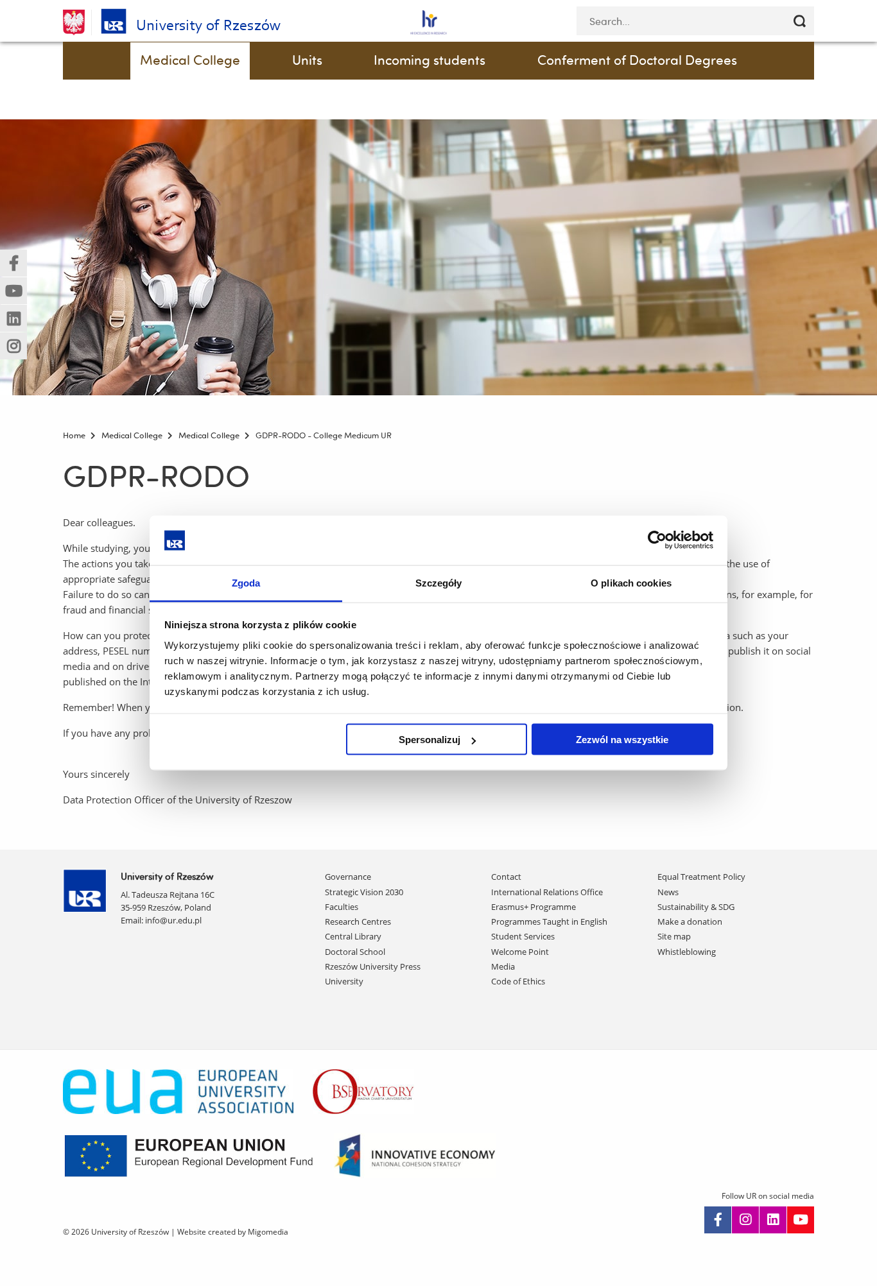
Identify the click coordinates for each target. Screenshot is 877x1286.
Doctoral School (355, 951)
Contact (506, 876)
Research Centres (358, 921)
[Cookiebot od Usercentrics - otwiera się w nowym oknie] (657, 540)
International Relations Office (547, 892)
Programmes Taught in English (549, 921)
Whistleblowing (686, 951)
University (344, 981)
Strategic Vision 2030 (364, 892)
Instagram (745, 1219)
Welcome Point (520, 951)
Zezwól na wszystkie (622, 739)
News (668, 892)
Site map (674, 936)
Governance (348, 876)
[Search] (799, 20)
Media (503, 966)
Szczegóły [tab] (438, 582)
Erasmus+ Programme (533, 907)
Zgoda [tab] (246, 582)
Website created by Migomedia (232, 1231)
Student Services (523, 936)
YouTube (800, 1219)
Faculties (341, 907)
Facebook (717, 1219)
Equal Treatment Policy (701, 876)
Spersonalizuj (429, 739)
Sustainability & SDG (695, 907)
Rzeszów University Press (373, 966)
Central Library (353, 936)
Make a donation (689, 921)
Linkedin (773, 1219)
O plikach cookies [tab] (631, 582)
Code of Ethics (518, 981)
